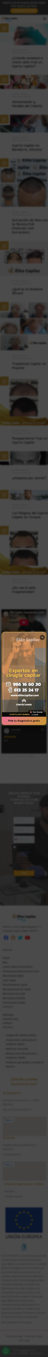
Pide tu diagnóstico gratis (24, 720)
